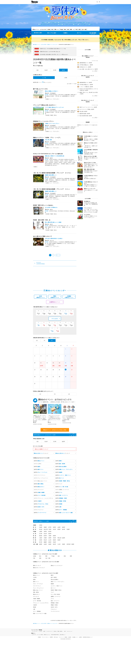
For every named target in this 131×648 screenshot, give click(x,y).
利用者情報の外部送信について (87, 637)
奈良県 (54, 537)
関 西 (34, 537)
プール (79, 33)
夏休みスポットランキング (39, 567)
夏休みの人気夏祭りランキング (41, 449)
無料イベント (36, 581)
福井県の (39, 460)
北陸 (68, 29)
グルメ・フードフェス (38, 583)
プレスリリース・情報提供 (63, 637)
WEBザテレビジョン (47, 634)
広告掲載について (75, 637)
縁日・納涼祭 (54, 577)
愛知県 (40, 535)
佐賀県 (45, 544)
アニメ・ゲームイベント (38, 588)
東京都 (40, 529)
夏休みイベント (36, 575)
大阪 (73, 29)
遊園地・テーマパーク (55, 596)
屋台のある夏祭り (54, 579)
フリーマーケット (37, 585)
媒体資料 (69, 637)
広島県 (40, 540)
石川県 (54, 70)
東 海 (34, 535)
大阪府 (40, 537)
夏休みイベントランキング (56, 565)
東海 (65, 29)
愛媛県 (45, 542)
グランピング (36, 596)
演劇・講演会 (36, 592)
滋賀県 (63, 537)
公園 (34, 609)
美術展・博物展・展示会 (56, 590)
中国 (76, 29)
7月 (54, 394)
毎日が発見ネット (62, 634)
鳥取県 (54, 540)
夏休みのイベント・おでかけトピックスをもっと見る (54, 429)
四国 (79, 29)
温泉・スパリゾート (55, 600)
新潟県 (49, 531)
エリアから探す (52, 33)
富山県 (46, 70)
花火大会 (55, 631)
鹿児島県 (68, 544)
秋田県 (54, 527)
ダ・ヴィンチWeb (40, 634)
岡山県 (45, 540)
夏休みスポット (36, 594)
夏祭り (66, 33)
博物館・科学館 (54, 605)
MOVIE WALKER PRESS (55, 634)
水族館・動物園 (36, 598)
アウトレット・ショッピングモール (40, 602)
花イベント (53, 588)
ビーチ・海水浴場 (37, 600)
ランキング (41, 453)
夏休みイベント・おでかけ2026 (39, 29)
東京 (58, 29)
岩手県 (49, 527)
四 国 (34, 542)
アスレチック (54, 609)
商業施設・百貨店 (54, 602)
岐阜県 (45, 535)
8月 (69, 394)
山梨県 (40, 531)
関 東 (34, 529)
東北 (52, 29)
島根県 (59, 540)
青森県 (45, 527)
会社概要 (80, 637)
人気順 (65, 77)
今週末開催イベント (93, 33)
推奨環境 (51, 637)
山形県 (59, 527)
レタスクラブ (34, 634)
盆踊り (34, 579)
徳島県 (49, 542)
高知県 (54, 542)
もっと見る (94, 70)
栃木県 (63, 529)
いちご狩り (40, 631)
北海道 (48, 29)
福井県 (63, 441)
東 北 (34, 527)
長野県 (45, 531)
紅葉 (65, 631)
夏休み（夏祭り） (60, 631)
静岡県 (54, 535)
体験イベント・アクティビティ (57, 581)
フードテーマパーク (55, 611)
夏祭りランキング (37, 565)
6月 (40, 394)
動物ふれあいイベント (38, 590)
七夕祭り (35, 577)
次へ (57, 255)
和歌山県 (59, 537)
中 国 (34, 540)
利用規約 (39, 637)
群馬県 (59, 529)
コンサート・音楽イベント (56, 585)
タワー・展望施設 (37, 611)
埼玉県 (54, 529)
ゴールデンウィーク (49, 631)
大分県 (59, 544)
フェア (52, 592)
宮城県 (40, 527)
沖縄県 (72, 544)
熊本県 (54, 544)
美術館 (34, 607)
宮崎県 (63, 544)
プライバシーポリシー (45, 637)
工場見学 (35, 605)
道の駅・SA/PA (54, 607)
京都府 (45, 537)
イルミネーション (69, 631)
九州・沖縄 (84, 29)
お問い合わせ (56, 637)
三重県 (49, 535)
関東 (55, 29)
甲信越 (61, 29)
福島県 (63, 527)
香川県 (40, 542)
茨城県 (68, 529)
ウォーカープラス (34, 631)
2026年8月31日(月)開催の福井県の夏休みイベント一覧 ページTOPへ (63, 620)
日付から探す (39, 32)
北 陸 (34, 533)
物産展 (52, 583)
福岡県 (40, 544)
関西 (71, 29)
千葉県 (49, 529)
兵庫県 (49, 537)
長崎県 (49, 544)
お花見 (44, 631)
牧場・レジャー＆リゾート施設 (39, 613)
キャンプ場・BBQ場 (55, 594)
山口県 (49, 540)
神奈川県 (46, 529)
